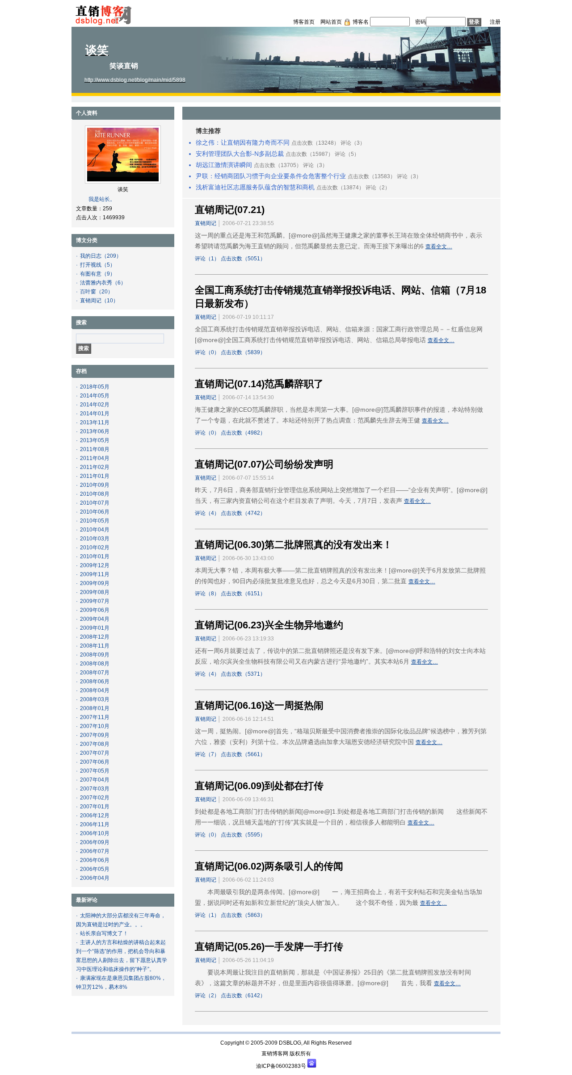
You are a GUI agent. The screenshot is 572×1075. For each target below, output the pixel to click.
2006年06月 (94, 860)
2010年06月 (94, 512)
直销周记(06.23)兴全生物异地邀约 (269, 625)
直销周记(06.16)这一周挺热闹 (259, 705)
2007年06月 (94, 762)
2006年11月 (94, 824)
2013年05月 (94, 440)
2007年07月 (94, 753)
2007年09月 (94, 735)
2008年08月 (94, 664)
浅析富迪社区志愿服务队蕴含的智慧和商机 (255, 187)
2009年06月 (94, 610)
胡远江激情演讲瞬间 (224, 164)
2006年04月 (94, 878)
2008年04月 (94, 690)
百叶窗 (88, 292)
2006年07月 (94, 851)
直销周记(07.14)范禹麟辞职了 (259, 383)
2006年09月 (94, 842)
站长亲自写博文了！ (104, 933)
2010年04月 (94, 530)
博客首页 (304, 22)
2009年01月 (94, 628)
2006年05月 (94, 869)
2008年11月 (94, 646)
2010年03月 (94, 538)
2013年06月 (94, 431)
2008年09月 (94, 655)
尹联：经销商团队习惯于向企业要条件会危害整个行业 (271, 176)
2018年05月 (94, 387)
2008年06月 (94, 681)
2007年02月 (94, 798)
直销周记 (90, 300)
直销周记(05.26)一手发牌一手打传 (269, 946)
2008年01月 (94, 708)
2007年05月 (94, 771)
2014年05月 (94, 396)
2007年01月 (94, 806)
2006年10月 (94, 833)
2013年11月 (94, 422)
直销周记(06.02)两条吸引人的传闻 (269, 866)
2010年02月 (94, 547)
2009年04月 (94, 619)
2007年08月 (94, 744)
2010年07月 (94, 503)
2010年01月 (94, 556)
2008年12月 (94, 637)
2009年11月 (94, 574)
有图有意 (90, 274)
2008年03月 (94, 699)
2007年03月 (94, 789)
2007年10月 (94, 726)
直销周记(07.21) (230, 209)
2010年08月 (94, 494)
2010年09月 (94, 485)
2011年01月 (94, 476)
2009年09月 (94, 583)
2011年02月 (94, 467)
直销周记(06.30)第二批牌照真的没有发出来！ (293, 544)
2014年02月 (94, 405)
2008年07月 (94, 672)
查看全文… (438, 246)
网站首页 (331, 22)
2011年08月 (94, 449)
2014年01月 (94, 413)
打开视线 (90, 265)
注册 (495, 22)
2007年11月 (94, 717)
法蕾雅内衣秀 (96, 283)
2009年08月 (94, 592)
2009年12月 (94, 565)
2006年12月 (94, 815)
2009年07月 (94, 601)
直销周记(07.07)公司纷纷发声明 (264, 464)
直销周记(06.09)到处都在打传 (259, 785)
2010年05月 (94, 521)
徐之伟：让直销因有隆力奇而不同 (243, 142)
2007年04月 (94, 780)
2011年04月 (94, 458)
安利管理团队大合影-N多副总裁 (240, 153)
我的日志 (90, 256)
